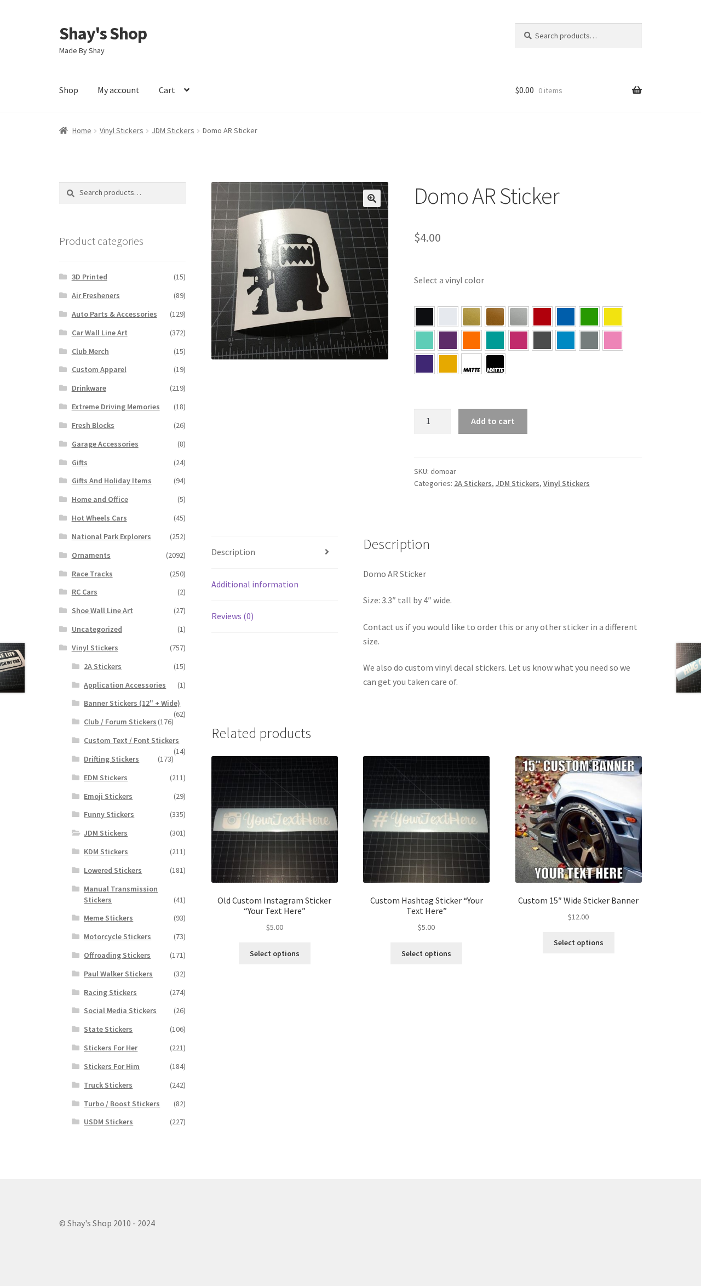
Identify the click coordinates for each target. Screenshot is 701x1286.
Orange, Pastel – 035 (471, 340)
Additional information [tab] (254, 584)
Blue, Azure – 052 (565, 316)
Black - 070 (424, 316)
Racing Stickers (110, 992)
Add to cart (493, 420)
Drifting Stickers (111, 759)
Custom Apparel (99, 369)
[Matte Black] (495, 364)
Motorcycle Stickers (117, 936)
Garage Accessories (105, 444)
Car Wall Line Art (100, 333)
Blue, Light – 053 (565, 340)
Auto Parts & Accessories (114, 314)
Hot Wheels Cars (99, 518)
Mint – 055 (424, 340)
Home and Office (100, 499)
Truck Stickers (108, 1085)
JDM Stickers (173, 130)
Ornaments (91, 555)
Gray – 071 (589, 340)
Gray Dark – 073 (542, 340)
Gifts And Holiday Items (112, 480)
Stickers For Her (110, 1048)
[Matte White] (471, 364)
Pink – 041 (518, 340)
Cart (167, 89)
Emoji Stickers (108, 796)
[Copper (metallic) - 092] (495, 316)
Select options (275, 953)
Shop (68, 89)
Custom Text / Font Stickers (131, 740)
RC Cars (84, 592)
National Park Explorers (111, 536)
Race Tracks (92, 574)
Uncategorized (97, 629)
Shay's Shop (103, 33)
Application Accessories (125, 685)
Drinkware (89, 388)
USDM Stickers (108, 1122)
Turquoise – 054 (495, 340)
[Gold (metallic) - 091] (471, 316)
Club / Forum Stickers (120, 722)
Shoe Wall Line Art (102, 610)
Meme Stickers (108, 918)
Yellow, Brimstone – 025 (613, 316)
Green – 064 (589, 316)
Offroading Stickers (117, 955)
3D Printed (89, 277)
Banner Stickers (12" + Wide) (132, 703)
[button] (372, 198)
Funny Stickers (109, 814)
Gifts (80, 462)
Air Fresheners (96, 295)
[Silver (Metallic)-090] (518, 316)
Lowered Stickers (113, 870)
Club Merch (90, 351)
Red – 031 (542, 316)
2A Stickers (473, 483)
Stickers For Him (112, 1066)
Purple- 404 (424, 364)
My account (118, 89)
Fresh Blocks (93, 425)
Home (81, 130)
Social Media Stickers (120, 1010)
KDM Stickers (106, 851)
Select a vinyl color (449, 280)
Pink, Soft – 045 (613, 340)
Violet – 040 (448, 340)
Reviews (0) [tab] (232, 615)
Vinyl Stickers (121, 130)
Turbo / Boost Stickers (122, 1103)
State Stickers (108, 1029)
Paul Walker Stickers (118, 974)
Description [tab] (233, 551)
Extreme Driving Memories (116, 406)
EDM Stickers (106, 777)
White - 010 (448, 316)
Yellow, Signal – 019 (448, 364)
